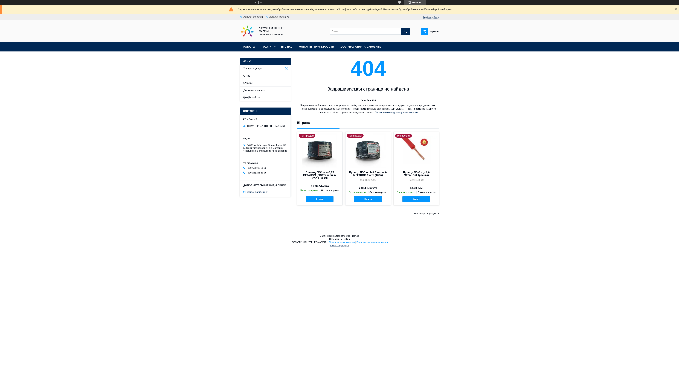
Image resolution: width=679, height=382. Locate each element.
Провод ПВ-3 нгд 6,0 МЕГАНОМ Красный (416, 173)
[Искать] (405, 31)
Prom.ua (355, 236)
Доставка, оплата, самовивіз (360, 46)
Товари (266, 46)
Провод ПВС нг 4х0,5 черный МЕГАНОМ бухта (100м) (368, 173)
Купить (319, 199)
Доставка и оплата (254, 90)
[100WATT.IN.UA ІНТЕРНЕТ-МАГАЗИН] (247, 37)
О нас (246, 75)
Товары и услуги (252, 68)
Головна (249, 46)
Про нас (286, 46)
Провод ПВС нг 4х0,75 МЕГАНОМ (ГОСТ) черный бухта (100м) (319, 175)
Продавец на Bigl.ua (339, 239)
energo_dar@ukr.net (256, 192)
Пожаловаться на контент (342, 242)
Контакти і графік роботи (316, 46)
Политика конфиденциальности (372, 242)
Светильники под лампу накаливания (396, 112)
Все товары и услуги (425, 213)
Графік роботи (251, 97)
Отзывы (248, 83)
